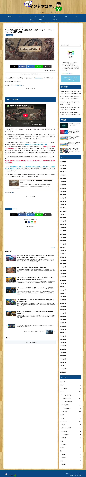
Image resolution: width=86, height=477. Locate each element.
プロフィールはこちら (68, 73)
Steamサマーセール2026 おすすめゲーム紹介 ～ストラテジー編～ (70, 108)
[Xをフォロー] (26, 222)
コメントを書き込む (30, 342)
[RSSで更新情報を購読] (35, 222)
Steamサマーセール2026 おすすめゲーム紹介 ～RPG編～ (70, 103)
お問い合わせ (68, 473)
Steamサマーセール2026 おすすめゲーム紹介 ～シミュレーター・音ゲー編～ (70, 92)
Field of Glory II (38, 78)
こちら (12, 192)
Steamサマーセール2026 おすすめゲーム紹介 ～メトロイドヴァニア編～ (70, 97)
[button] (47, 66)
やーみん (70, 57)
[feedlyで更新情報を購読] (32, 222)
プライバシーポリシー (77, 473)
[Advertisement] (30, 92)
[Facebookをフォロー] (29, 222)
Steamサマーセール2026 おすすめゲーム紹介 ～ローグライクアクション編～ (70, 113)
